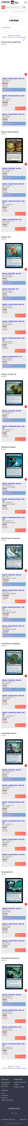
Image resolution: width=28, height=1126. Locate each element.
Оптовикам (5, 1095)
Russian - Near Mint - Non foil (11, 168)
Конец (24, 37)
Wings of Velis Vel (8, 374)
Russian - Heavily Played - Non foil (13, 114)
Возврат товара (19, 1087)
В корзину (22, 108)
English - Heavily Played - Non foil (13, 626)
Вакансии (4, 1098)
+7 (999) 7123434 (14, 1108)
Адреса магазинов (20, 1082)
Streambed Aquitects (10, 958)
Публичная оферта (7, 1100)
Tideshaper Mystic (9, 733)
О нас (3, 1093)
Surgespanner (7, 872)
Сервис (16, 1084)
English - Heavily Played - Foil (11, 219)
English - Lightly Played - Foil (11, 1027)
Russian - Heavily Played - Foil (12, 356)
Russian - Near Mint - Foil (10, 289)
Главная (12, 17)
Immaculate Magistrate (11, 42)
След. (19, 37)
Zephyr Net (6, 237)
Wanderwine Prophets (10, 538)
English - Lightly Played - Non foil (13, 78)
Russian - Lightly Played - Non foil (13, 321)
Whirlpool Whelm (8, 447)
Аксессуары (5, 1086)
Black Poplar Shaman (10, 132)
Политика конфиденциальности (14, 1123)
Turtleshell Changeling (10, 644)
